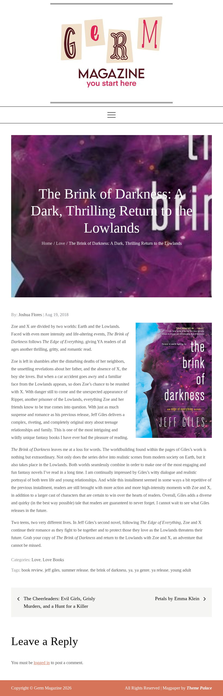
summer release (75, 570)
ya (130, 570)
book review (32, 570)
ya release (159, 570)
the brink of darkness (108, 570)
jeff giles (52, 570)
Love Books (53, 559)
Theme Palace (199, 688)
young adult (181, 570)
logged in (42, 662)
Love (36, 559)
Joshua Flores (30, 314)
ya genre (142, 570)
